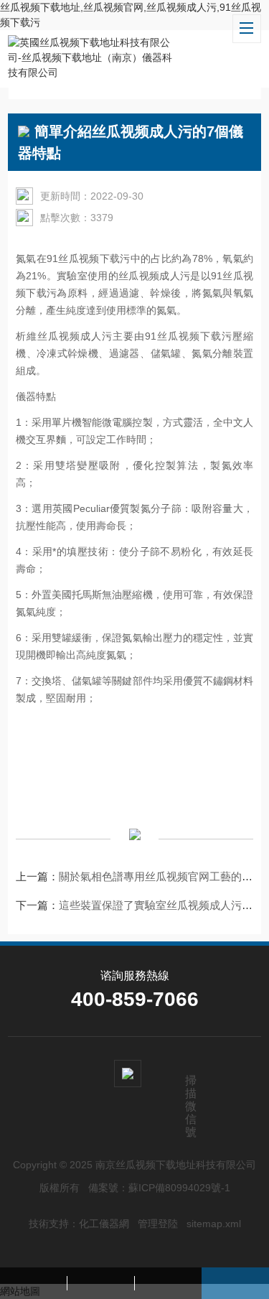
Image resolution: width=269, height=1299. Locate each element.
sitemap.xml (214, 1223)
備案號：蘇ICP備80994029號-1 (159, 1187)
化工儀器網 (104, 1223)
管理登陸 (158, 1223)
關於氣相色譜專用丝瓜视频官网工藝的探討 (161, 876)
